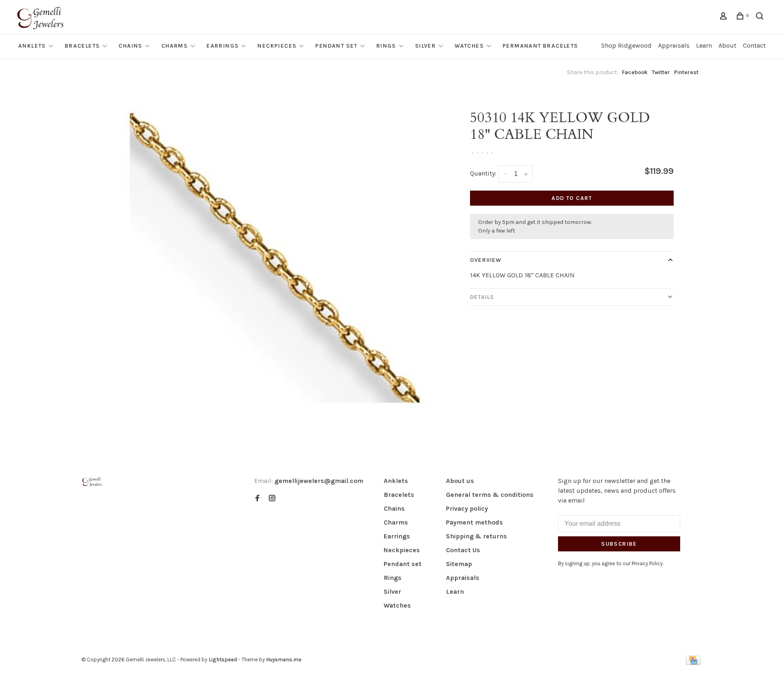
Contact (754, 45)
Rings (386, 45)
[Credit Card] (693, 663)
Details (482, 297)
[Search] (761, 17)
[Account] (724, 17)
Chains (130, 45)
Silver (425, 45)
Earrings (222, 45)
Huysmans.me (283, 659)
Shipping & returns (476, 536)
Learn (704, 45)
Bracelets (82, 45)
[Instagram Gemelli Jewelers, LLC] (272, 499)
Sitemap (459, 564)
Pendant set (336, 45)
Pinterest (686, 72)
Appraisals (674, 45)
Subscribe (619, 543)
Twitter (661, 72)
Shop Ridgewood (626, 45)
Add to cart (571, 198)
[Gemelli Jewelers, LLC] (92, 482)
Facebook (635, 72)
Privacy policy (467, 508)
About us (460, 481)
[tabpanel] (275, 258)
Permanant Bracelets (540, 45)
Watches (469, 45)
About (727, 45)
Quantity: (483, 173)
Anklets (32, 45)
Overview (485, 260)
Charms (174, 45)
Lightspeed (223, 659)
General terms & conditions (490, 494)
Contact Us (463, 550)
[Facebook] (257, 499)
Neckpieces (277, 45)
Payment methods (474, 522)
